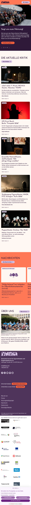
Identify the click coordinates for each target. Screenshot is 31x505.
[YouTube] (7, 373)
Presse (3, 398)
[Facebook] (2, 373)
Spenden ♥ (20, 386)
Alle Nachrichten (7, 262)
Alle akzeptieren (23, 497)
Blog (4, 43)
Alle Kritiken (6, 61)
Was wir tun (23, 311)
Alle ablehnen (8, 497)
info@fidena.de (5, 366)
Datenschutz (4, 405)
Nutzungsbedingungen (7, 400)
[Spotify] (13, 373)
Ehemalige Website (6, 407)
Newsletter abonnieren (19, 384)
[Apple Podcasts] (10, 373)
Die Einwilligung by (15, 503)
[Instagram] (5, 373)
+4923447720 (4, 367)
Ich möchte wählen (15, 500)
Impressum (4, 403)
